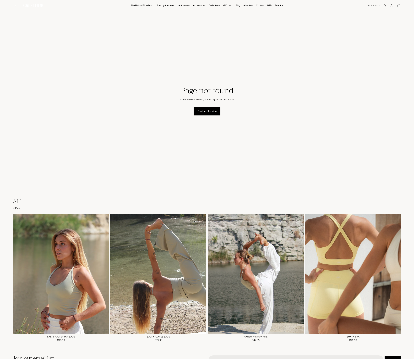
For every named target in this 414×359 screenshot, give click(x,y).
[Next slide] (104, 274)
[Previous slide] (18, 274)
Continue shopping (207, 111)
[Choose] (104, 329)
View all (17, 207)
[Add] (299, 329)
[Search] (384, 5)
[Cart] (398, 5)
